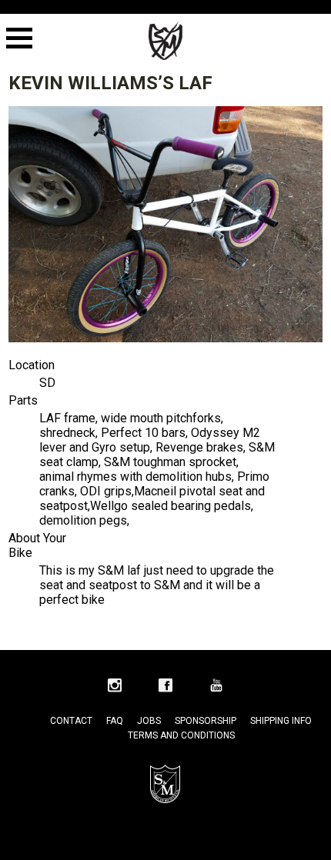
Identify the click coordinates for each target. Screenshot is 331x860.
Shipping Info (281, 720)
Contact (71, 720)
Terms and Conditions (181, 735)
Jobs (149, 720)
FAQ (114, 720)
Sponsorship (205, 720)
